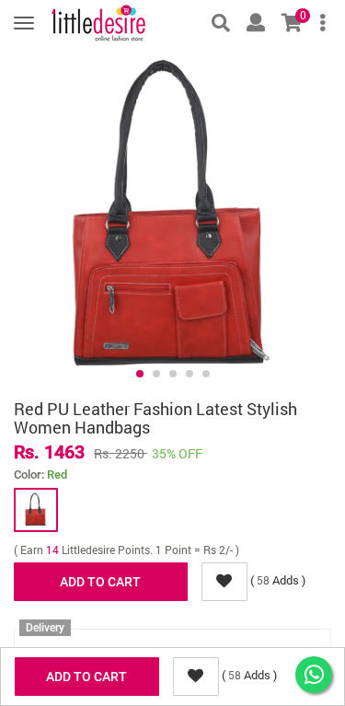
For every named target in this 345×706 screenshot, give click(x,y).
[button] (140, 373)
